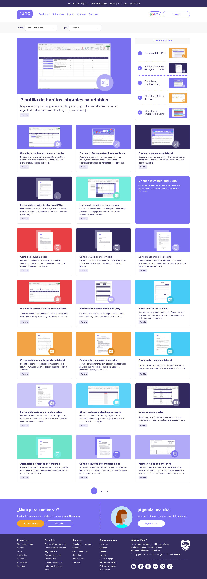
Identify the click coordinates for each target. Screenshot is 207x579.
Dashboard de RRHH (155, 53)
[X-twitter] (162, 566)
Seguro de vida (51, 551)
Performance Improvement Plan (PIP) (99, 308)
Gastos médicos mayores (55, 548)
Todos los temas (35, 27)
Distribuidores (78, 559)
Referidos (76, 562)
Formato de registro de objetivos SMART (155, 68)
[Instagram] (148, 566)
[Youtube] (155, 566)
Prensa (103, 555)
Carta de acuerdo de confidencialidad (99, 463)
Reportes (21, 566)
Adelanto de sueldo (53, 555)
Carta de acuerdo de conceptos (156, 256)
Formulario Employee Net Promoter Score (152, 83)
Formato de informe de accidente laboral (42, 360)
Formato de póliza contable (153, 308)
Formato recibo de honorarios (155, 463)
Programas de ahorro (53, 562)
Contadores (77, 555)
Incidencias (22, 559)
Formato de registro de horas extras (99, 205)
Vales (47, 569)
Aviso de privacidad (108, 566)
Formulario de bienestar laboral (156, 153)
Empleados (22, 555)
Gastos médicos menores (55, 544)
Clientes (103, 548)
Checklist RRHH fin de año (154, 98)
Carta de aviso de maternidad (95, 256)
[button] (30, 523)
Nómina (20, 548)
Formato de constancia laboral (155, 360)
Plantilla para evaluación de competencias (43, 308)
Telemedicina (50, 559)
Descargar (135, 3)
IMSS (19, 551)
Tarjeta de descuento (53, 566)
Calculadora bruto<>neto (82, 544)
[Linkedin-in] (133, 566)
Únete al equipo (106, 559)
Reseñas (103, 551)
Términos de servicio (108, 562)
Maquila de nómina (25, 544)
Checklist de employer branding (154, 112)
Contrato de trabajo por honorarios (98, 360)
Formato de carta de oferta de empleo (41, 412)
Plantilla (75, 27)
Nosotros (104, 544)
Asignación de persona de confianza (40, 463)
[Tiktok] (170, 566)
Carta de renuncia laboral (34, 256)
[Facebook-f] (141, 566)
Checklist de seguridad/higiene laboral (100, 412)
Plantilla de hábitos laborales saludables (64, 100)
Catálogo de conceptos (151, 412)
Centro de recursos (80, 551)
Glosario (75, 548)
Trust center (105, 569)
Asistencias (22, 562)
